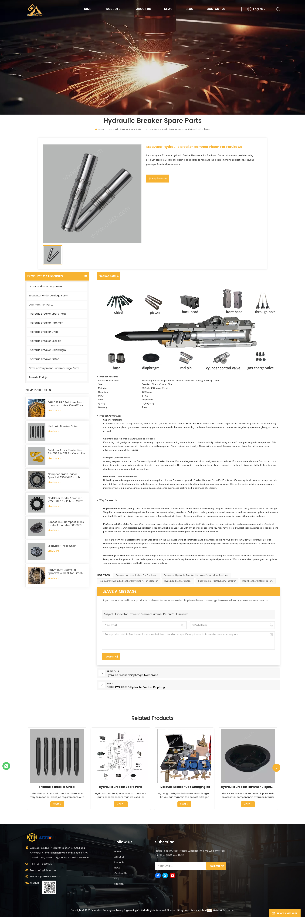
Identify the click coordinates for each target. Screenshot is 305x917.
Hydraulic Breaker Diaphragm (47, 350)
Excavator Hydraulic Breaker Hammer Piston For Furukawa (151, 614)
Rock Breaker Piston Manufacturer (217, 581)
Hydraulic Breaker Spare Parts (125, 129)
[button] (276, 768)
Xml (187, 910)
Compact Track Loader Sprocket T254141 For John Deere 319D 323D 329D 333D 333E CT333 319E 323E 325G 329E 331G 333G (65, 476)
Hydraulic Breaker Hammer (46, 323)
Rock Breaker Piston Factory (257, 581)
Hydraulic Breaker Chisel (44, 332)
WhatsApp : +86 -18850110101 (45, 876)
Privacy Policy (198, 910)
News (168, 9)
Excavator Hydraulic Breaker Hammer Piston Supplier (129, 581)
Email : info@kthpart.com (44, 870)
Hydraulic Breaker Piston (44, 359)
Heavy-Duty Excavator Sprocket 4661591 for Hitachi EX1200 (65, 571)
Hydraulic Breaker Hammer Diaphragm (248, 787)
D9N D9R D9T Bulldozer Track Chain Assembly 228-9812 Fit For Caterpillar (66, 404)
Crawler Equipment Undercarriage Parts (54, 368)
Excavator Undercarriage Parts (48, 295)
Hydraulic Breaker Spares (178, 581)
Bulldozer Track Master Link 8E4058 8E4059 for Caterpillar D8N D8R (67, 452)
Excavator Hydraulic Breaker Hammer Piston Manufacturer (196, 575)
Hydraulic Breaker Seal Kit (45, 341)
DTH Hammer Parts (41, 304)
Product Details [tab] (108, 276)
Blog (189, 9)
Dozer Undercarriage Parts (45, 286)
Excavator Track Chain (62, 546)
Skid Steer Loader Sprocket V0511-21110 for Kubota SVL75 (65, 500)
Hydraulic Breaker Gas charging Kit (184, 787)
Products (112, 9)
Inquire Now (159, 178)
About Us (143, 9)
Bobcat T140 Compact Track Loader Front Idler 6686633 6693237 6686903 (66, 523)
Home (87, 9)
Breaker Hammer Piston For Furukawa (136, 575)
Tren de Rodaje (38, 377)
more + (57, 804)
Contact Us (216, 9)
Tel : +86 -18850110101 (41, 863)
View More (53, 410)
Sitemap (119, 883)
